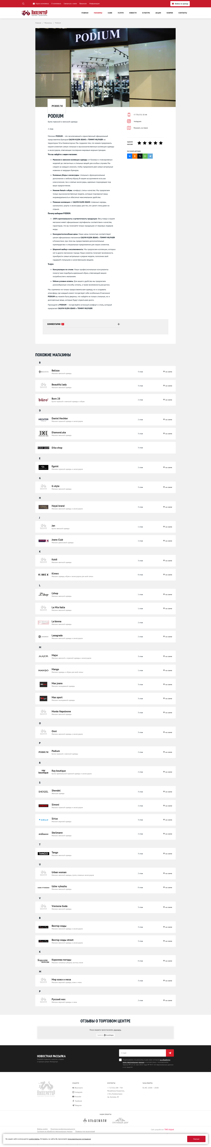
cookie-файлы (34, 1139)
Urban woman (59, 872)
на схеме (168, 372)
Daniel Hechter (60, 418)
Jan (53, 525)
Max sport (57, 697)
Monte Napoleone (61, 711)
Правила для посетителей (85, 1131)
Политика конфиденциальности (63, 1129)
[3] (151, 143)
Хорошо (196, 1139)
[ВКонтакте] (129, 156)
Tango (55, 852)
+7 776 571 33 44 (140, 115)
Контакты (183, 13)
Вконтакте (79, 1088)
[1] (140, 143)
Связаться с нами (70, 3)
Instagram (137, 121)
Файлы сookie (42, 1129)
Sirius (55, 818)
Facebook (78, 1101)
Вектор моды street (62, 940)
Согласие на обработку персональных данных (54, 1131)
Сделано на (100, 1035)
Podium (56, 751)
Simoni (55, 804)
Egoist (55, 466)
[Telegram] (150, 156)
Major (55, 655)
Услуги (121, 13)
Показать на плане (141, 128)
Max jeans (57, 683)
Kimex (55, 573)
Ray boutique (59, 770)
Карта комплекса (42, 3)
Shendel (56, 790)
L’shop (55, 593)
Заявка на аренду (181, 4)
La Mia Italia (58, 607)
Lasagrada (57, 635)
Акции (158, 13)
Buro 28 (56, 398)
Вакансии (83, 3)
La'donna (56, 621)
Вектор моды (59, 926)
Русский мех (58, 999)
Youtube (78, 1096)
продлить (117, 1030)
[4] (156, 143)
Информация (94, 3)
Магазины (98, 13)
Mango (55, 669)
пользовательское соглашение (79, 1139)
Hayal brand (58, 505)
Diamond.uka (59, 432)
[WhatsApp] (145, 156)
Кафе (110, 13)
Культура (146, 13)
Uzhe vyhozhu (59, 886)
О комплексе (56, 3)
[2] (145, 143)
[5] (161, 143)
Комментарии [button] (55, 324)
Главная (84, 13)
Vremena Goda (59, 906)
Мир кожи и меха (61, 979)
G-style (55, 486)
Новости (133, 13)
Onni (54, 731)
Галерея (170, 13)
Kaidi (54, 559)
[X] (139, 156)
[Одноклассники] (134, 156)
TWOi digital (169, 1129)
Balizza (55, 370)
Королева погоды (61, 959)
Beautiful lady (59, 384)
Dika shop (57, 447)
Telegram (78, 1105)
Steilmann (57, 832)
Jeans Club (57, 539)
